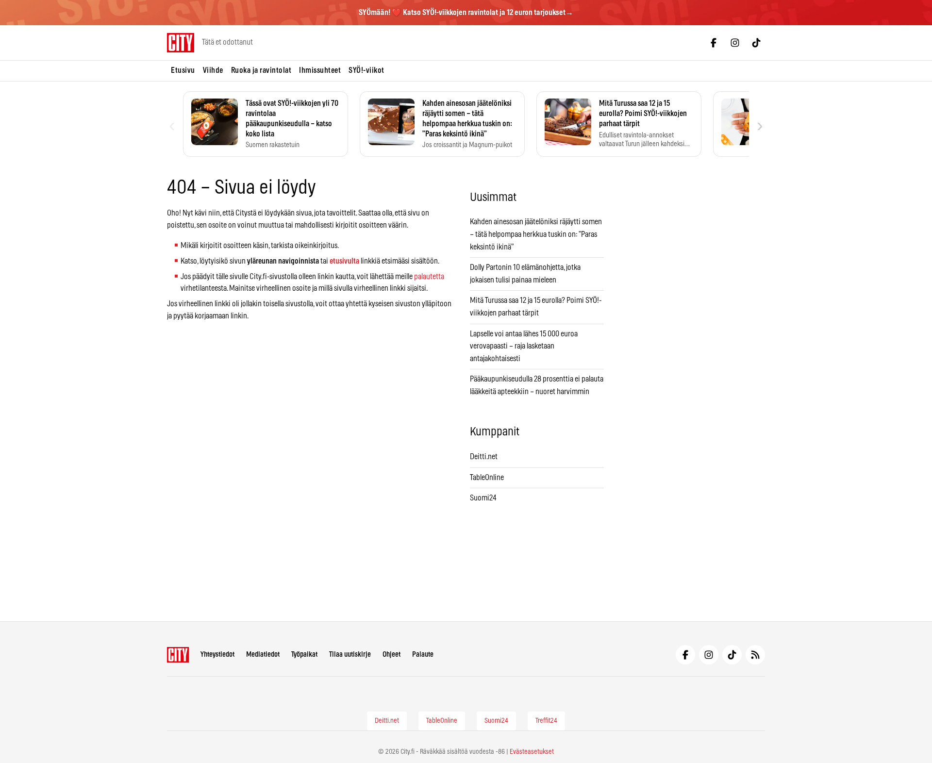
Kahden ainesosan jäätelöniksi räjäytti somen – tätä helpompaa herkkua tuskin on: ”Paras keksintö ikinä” (536, 234)
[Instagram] (735, 42)
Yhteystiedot (217, 654)
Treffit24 (546, 720)
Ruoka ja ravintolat (261, 70)
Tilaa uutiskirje (350, 654)
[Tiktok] (756, 42)
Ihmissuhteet (320, 70)
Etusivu (183, 70)
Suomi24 (483, 498)
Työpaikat (304, 654)
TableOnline (487, 477)
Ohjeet (391, 654)
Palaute (422, 654)
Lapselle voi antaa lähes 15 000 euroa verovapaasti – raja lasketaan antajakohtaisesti (524, 346)
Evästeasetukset (532, 751)
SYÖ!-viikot (366, 70)
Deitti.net (484, 457)
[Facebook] (713, 42)
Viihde (213, 70)
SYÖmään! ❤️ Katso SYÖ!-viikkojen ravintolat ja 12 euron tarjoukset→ (466, 13)
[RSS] (755, 654)
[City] (178, 655)
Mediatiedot (263, 654)
